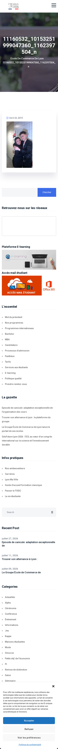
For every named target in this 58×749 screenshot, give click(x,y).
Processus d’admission (17, 350)
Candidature (11, 345)
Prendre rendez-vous (16, 384)
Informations (11, 625)
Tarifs (8, 362)
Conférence (11, 614)
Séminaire (10, 681)
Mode (8, 647)
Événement (10, 619)
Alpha (8, 602)
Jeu (7, 630)
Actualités (10, 597)
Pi (6, 664)
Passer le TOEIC (13, 490)
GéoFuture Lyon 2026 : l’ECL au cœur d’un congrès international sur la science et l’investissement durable (27, 440)
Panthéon (10, 356)
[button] (53, 686)
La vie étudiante (13, 496)
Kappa (8, 636)
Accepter (29, 720)
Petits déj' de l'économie (17, 658)
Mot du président (13, 317)
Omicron (9, 653)
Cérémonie (10, 608)
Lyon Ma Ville (11, 479)
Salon (8, 675)
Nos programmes (14, 323)
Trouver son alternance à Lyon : (20, 559)
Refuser (29, 729)
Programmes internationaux (19, 328)
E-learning (10, 373)
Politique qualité (13, 378)
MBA (7, 339)
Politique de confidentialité (30, 745)
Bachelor (9, 334)
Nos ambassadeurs (15, 468)
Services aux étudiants (16, 367)
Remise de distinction (16, 669)
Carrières (10, 474)
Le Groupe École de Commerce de (21, 572)
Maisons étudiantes (15, 642)
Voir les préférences (29, 737)
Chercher (47, 192)
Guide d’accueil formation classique (23, 485)
